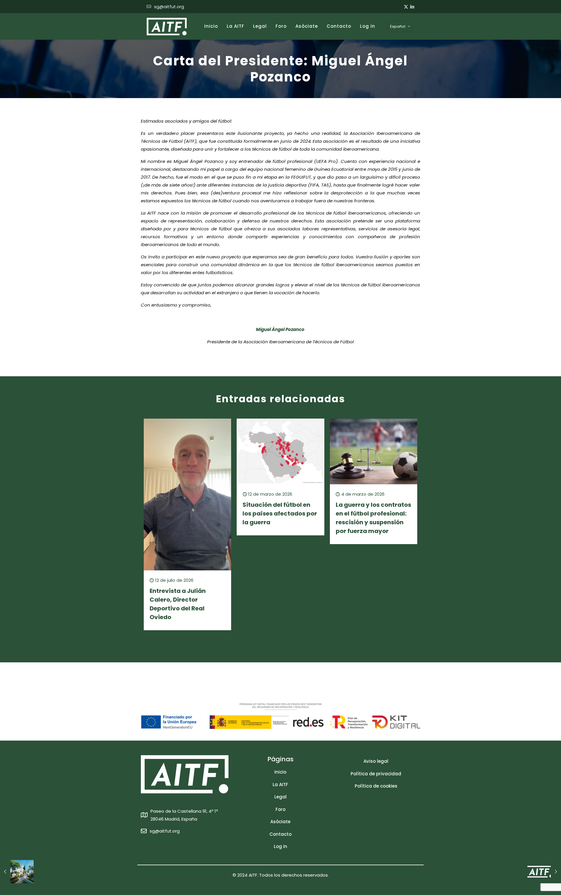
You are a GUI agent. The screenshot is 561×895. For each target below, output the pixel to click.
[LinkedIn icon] (412, 7)
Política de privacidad (376, 774)
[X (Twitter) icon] (406, 7)
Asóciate (280, 822)
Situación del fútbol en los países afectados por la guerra (280, 513)
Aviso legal (375, 761)
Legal (280, 797)
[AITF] (167, 26)
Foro (280, 809)
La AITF (280, 784)
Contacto (280, 834)
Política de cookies (376, 786)
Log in (280, 846)
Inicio (280, 772)
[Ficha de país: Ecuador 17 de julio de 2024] (17, 871)
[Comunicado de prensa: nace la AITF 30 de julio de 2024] (544, 871)
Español (397, 26)
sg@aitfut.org (169, 7)
